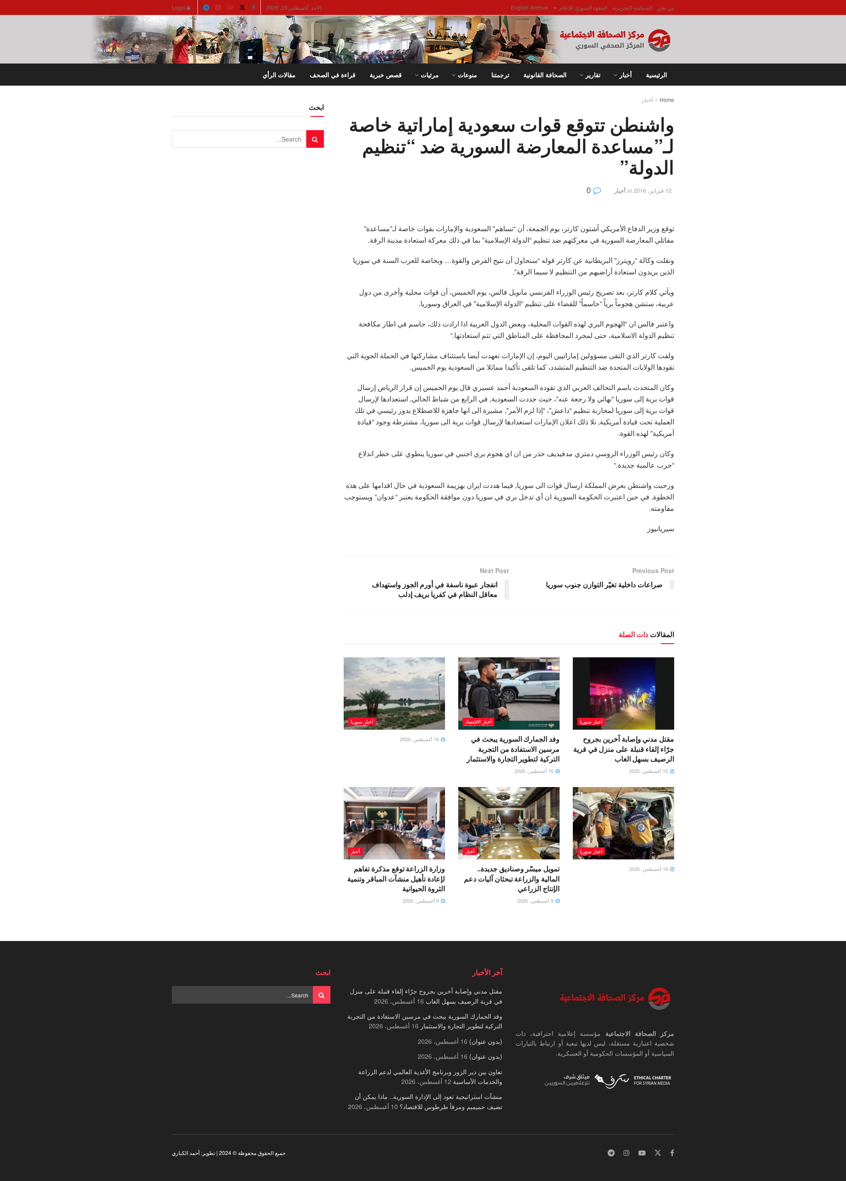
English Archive (529, 7)
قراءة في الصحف (333, 74)
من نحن (665, 7)
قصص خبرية (386, 74)
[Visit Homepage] (617, 39)
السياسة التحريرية (632, 7)
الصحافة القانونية (545, 74)
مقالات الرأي (279, 74)
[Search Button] (175, 75)
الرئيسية (656, 74)
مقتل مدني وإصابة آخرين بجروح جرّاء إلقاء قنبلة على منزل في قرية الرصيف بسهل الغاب (623, 749)
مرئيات (430, 74)
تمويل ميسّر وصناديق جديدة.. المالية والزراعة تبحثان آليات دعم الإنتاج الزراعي (512, 878)
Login (179, 7)
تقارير (593, 74)
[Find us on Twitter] (242, 7)
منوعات (467, 74)
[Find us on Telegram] (206, 7)
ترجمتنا (500, 74)
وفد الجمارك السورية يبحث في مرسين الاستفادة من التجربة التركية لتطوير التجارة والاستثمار (513, 749)
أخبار (626, 74)
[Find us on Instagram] (218, 7)
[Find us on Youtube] (230, 7)
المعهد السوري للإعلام (583, 7)
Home (667, 99)
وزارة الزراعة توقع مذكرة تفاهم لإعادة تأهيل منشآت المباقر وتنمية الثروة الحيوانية (396, 878)
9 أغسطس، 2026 (536, 900)
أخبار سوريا (591, 721)
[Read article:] (394, 693)
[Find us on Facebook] (253, 7)
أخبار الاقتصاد (478, 721)
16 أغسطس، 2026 (649, 770)
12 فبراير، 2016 (653, 190)
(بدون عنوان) (485, 1041)
